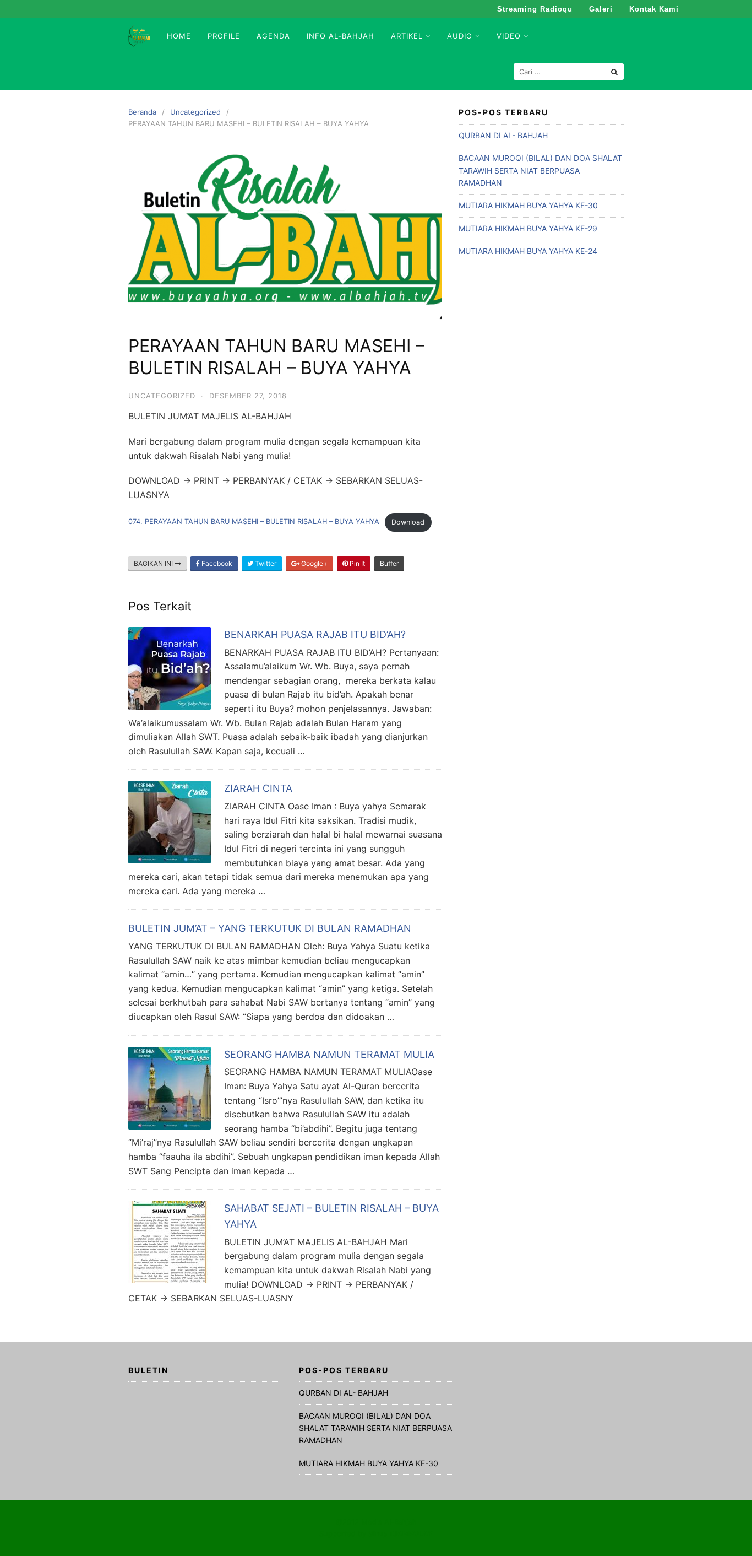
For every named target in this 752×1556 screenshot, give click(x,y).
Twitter (264, 563)
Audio (459, 35)
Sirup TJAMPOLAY (400, 1533)
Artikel (407, 35)
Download (407, 522)
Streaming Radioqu (535, 9)
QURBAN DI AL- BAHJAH (503, 135)
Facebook (216, 563)
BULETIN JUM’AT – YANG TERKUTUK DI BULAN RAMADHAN (269, 928)
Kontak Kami (654, 9)
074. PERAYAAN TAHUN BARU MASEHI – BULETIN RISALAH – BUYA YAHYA (253, 522)
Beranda (142, 111)
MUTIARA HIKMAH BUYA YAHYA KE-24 (528, 251)
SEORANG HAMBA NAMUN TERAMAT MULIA (329, 1054)
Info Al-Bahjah (340, 35)
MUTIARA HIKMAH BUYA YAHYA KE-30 (528, 205)
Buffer (389, 563)
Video (509, 35)
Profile (224, 35)
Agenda (273, 35)
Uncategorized (195, 111)
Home (179, 35)
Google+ (313, 563)
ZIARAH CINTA (258, 788)
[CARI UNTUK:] (569, 71)
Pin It (356, 563)
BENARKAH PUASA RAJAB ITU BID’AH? (315, 634)
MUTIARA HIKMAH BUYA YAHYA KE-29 (528, 228)
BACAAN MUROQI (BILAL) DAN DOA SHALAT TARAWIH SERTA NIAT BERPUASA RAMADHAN (540, 170)
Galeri (601, 9)
